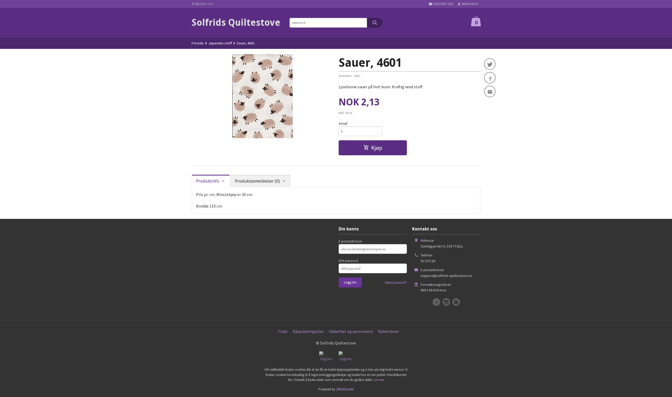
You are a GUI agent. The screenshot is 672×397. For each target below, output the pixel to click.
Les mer (379, 380)
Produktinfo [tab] (207, 181)
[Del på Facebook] (490, 78)
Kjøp (376, 147)
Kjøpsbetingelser (308, 331)
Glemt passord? (396, 282)
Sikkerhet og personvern (351, 331)
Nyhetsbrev (388, 331)
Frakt (283, 331)
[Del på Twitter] (490, 64)
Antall (343, 123)
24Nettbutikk (345, 389)
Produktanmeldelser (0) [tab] (257, 181)
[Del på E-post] (490, 91)
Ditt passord (348, 260)
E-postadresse (350, 241)
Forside (198, 43)
